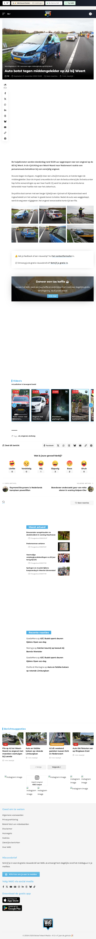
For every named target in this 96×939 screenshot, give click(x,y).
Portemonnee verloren (35, 543)
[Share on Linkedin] (5, 110)
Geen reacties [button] (83, 503)
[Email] (5, 127)
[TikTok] (34, 887)
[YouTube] (10, 887)
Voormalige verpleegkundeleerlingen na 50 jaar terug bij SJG (40, 557)
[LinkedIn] (22, 887)
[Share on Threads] (5, 116)
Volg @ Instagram (37, 783)
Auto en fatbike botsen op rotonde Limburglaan (34, 751)
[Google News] (15, 887)
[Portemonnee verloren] (64, 546)
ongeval (24, 436)
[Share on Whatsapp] (5, 104)
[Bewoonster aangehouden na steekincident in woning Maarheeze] (64, 535)
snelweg (31, 436)
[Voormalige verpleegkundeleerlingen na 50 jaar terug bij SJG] (64, 558)
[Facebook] (3, 887)
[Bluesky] (30, 887)
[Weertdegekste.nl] (48, 14)
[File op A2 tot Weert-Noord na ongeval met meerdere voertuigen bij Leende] (12, 738)
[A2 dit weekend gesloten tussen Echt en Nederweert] (59, 738)
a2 (19, 436)
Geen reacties (51, 76)
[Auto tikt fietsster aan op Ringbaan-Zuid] (83, 738)
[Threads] (26, 887)
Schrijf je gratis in (59, 263)
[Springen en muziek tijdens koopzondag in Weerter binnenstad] (64, 571)
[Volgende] (91, 405)
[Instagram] (19, 887)
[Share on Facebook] (5, 93)
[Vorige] (14, 405)
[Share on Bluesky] (5, 121)
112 (8, 76)
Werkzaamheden (57, 744)
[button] (4, 14)
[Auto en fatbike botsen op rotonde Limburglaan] (36, 738)
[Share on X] (5, 99)
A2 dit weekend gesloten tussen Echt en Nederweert (59, 751)
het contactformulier (62, 256)
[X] (7, 887)
